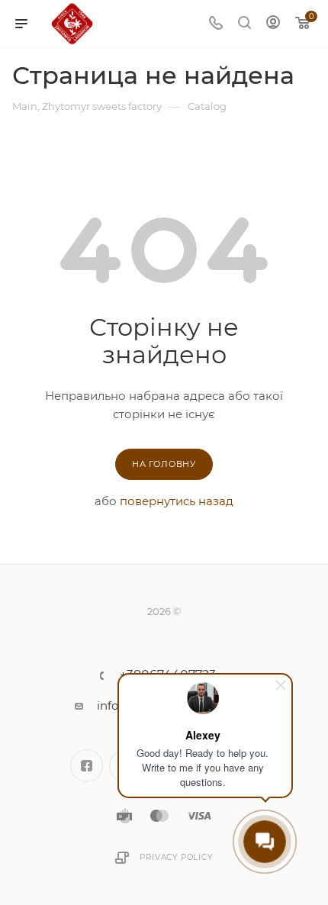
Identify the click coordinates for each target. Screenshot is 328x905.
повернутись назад (176, 501)
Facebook (86, 765)
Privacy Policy (176, 857)
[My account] (273, 24)
